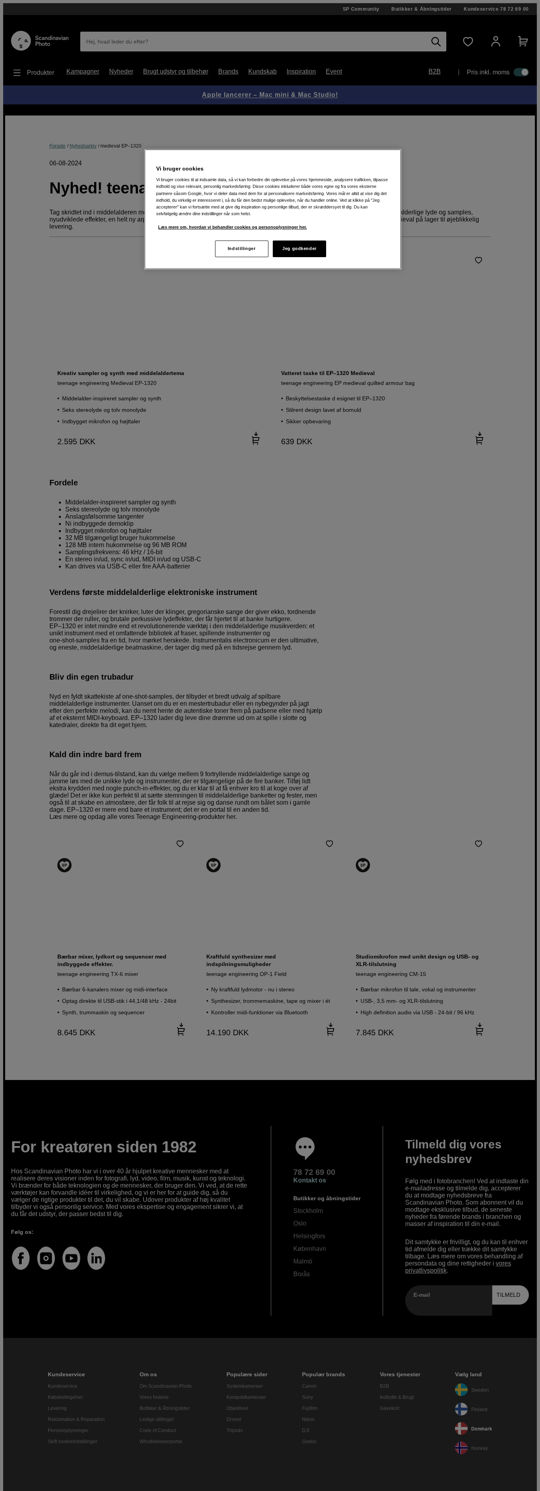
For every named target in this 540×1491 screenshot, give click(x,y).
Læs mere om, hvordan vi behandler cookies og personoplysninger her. (232, 227)
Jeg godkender (299, 248)
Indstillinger (241, 248)
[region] (272, 209)
